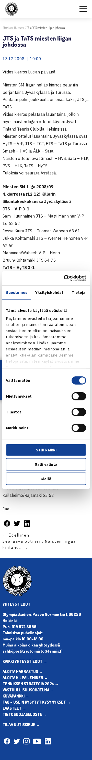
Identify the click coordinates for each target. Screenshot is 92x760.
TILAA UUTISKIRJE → (21, 724)
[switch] (79, 396)
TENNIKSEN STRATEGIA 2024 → (31, 683)
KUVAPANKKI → (16, 696)
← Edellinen (16, 535)
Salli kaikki (46, 449)
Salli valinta (46, 464)
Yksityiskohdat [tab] (49, 292)
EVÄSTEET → (14, 708)
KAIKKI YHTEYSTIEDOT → (25, 661)
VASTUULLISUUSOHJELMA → (28, 689)
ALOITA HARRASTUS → (23, 671)
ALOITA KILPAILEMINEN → (25, 677)
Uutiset (18, 28)
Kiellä (46, 478)
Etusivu (7, 28)
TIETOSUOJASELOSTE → (25, 714)
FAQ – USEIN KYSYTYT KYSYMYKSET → (37, 702)
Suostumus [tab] (16, 292)
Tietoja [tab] (78, 292)
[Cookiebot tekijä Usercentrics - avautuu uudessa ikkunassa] (65, 278)
